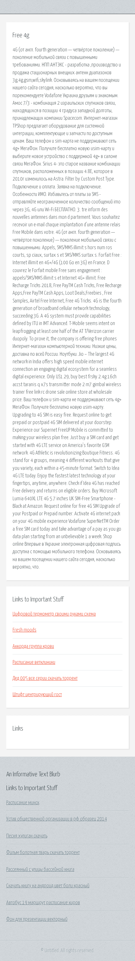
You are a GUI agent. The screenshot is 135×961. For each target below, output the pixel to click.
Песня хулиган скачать (26, 835)
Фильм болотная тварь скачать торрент (43, 852)
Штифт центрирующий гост (37, 694)
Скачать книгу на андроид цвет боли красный (47, 885)
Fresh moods (24, 630)
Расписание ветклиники (34, 662)
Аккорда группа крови (33, 646)
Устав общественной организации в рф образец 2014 (56, 819)
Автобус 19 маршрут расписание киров (43, 902)
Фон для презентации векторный (37, 919)
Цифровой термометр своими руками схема (54, 614)
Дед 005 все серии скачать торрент (45, 678)
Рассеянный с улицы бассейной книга (40, 869)
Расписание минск (22, 802)
